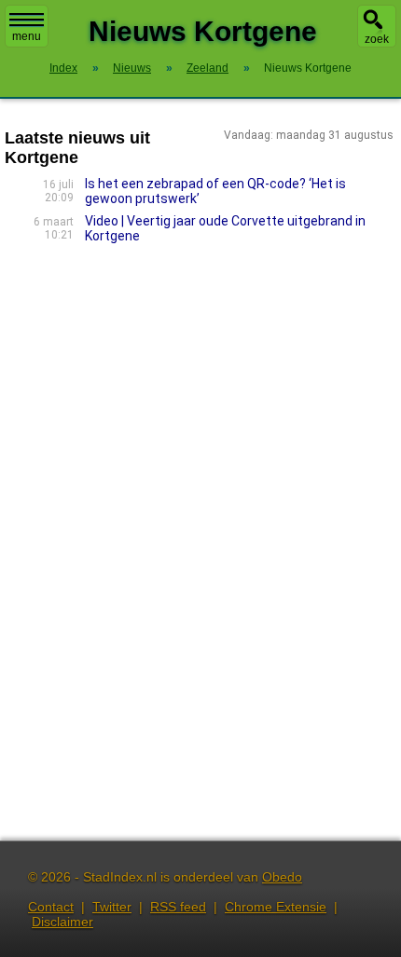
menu (26, 36)
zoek (377, 39)
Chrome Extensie (275, 906)
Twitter (111, 906)
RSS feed (178, 906)
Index (63, 68)
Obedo (282, 876)
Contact (51, 906)
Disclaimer (62, 921)
